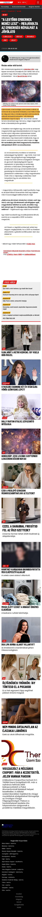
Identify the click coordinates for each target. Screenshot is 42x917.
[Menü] (38, 2)
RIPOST (3, 11)
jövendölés (30, 36)
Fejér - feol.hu (6, 859)
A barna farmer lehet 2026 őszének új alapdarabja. (20, 535)
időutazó (19, 36)
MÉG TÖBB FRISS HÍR (9, 318)
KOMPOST (11, 11)
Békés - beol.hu (6, 848)
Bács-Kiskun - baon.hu (9, 843)
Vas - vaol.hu (6, 885)
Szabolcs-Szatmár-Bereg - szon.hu (12, 880)
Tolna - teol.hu (6, 882)
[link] (4, 349)
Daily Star (31, 244)
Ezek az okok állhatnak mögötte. (18, 734)
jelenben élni (29, 69)
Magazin (19, 899)
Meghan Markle (34, 7)
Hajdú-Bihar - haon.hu (9, 864)
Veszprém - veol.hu (7, 887)
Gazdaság (19, 897)
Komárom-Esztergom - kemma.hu (12, 872)
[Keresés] (33, 2)
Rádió (19, 907)
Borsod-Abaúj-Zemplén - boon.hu (12, 851)
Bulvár (19, 902)
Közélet (19, 894)
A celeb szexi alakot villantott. (15, 575)
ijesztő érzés (22, 76)
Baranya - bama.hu (8, 846)
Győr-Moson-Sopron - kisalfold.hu (12, 861)
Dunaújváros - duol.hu (9, 856)
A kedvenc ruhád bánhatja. (14, 613)
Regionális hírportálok (19, 841)
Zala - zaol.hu (6, 890)
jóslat (13, 40)
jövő (4, 40)
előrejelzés (7, 36)
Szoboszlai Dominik (18, 7)
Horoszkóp (5, 7)
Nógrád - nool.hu (7, 874)
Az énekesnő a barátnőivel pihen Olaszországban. (17, 649)
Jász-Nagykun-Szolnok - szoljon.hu (12, 869)
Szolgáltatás (19, 905)
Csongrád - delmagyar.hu (10, 854)
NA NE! (19, 11)
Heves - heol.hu (6, 867)
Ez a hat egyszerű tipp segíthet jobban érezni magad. (17, 691)
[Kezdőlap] (6, 2)
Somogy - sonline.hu (8, 877)
